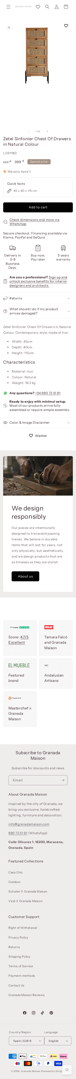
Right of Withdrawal (22, 928)
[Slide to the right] (47, 131)
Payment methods (21, 976)
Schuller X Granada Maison (27, 891)
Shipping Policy (19, 956)
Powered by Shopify (53, 1071)
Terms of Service (20, 966)
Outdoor (14, 882)
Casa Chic (15, 872)
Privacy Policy (18, 937)
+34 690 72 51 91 (48, 393)
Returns (14, 947)
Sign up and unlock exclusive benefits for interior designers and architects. (38, 281)
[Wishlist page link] (38, 7)
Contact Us (16, 985)
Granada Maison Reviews (26, 995)
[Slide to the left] (28, 131)
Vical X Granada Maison (25, 901)
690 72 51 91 (17, 833)
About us (25, 576)
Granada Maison (31, 1071)
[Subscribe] (62, 780)
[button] (8, 6)
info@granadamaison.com (28, 824)
